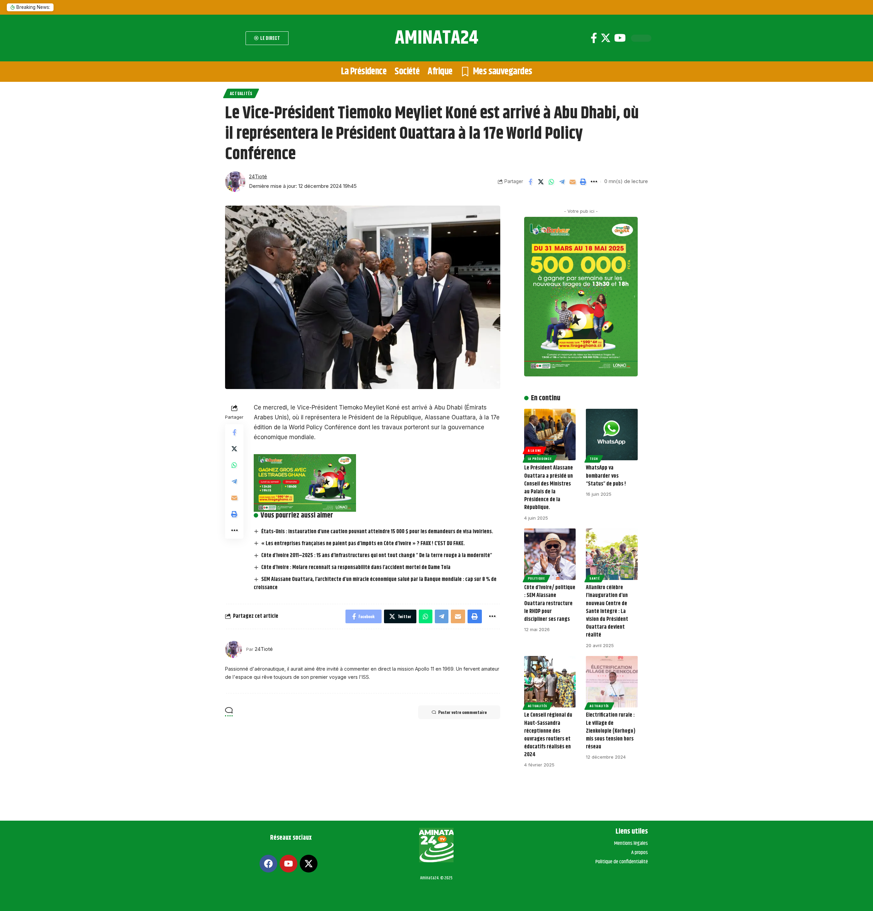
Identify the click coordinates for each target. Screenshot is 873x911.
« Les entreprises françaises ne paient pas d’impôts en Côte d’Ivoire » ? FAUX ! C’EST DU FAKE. (363, 543)
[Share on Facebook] (530, 181)
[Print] (583, 181)
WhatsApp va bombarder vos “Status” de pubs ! (606, 476)
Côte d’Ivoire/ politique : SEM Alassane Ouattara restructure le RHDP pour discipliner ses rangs (549, 603)
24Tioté (258, 177)
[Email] (572, 181)
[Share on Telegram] (562, 181)
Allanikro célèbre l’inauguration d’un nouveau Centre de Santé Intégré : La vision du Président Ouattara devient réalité (607, 611)
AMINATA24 (436, 38)
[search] (233, 38)
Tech (594, 458)
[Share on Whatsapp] (551, 181)
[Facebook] (594, 38)
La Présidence (540, 458)
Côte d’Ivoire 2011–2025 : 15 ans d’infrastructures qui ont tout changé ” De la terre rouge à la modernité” (376, 555)
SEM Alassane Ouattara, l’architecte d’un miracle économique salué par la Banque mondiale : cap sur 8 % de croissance (375, 583)
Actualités (241, 93)
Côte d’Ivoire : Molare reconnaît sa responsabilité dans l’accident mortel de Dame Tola (355, 567)
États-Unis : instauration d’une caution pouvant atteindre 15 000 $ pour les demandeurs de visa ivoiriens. (377, 531)
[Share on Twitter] (541, 181)
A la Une (535, 450)
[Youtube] (619, 38)
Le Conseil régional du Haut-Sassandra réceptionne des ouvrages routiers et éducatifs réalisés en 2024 (548, 735)
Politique (536, 578)
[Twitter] (605, 38)
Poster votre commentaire (462, 712)
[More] (593, 181)
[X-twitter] (308, 863)
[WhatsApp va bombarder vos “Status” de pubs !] (612, 435)
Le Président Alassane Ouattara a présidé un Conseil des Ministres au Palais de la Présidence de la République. (548, 488)
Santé (595, 578)
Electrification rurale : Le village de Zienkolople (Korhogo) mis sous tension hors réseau (610, 731)
